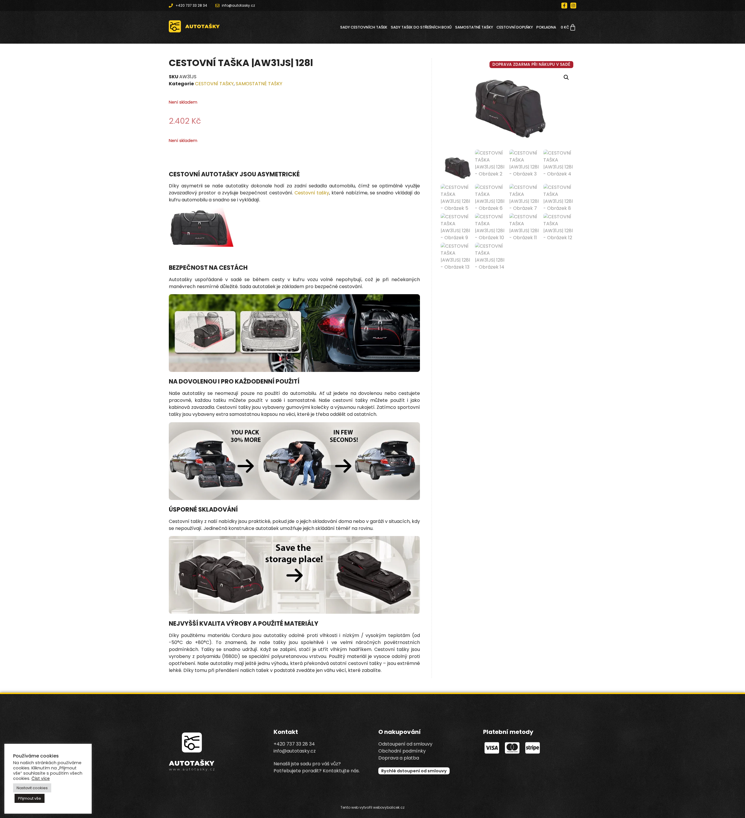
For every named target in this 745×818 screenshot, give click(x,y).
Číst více (40, 778)
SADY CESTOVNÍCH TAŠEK (363, 27)
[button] (566, 77)
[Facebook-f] (564, 5)
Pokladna (546, 27)
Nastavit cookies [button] (32, 788)
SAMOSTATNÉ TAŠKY (474, 27)
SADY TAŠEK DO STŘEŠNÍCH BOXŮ (421, 27)
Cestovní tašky (312, 192)
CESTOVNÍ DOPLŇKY (514, 27)
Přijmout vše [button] (29, 798)
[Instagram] (573, 5)
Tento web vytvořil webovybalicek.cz (372, 807)
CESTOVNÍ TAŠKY (214, 83)
